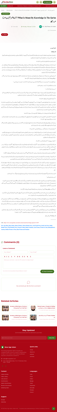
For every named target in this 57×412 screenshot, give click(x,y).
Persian (32, 390)
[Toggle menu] (54, 2)
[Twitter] (5, 366)
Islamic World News (6, 383)
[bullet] (24, 256)
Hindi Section (4, 381)
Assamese (32, 385)
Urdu (31, 374)
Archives (32, 356)
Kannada (32, 387)
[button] (12, 256)
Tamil (31, 383)
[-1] (18, 256)
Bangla (31, 381)
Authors (32, 354)
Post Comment (48, 271)
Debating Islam (5, 387)
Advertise (3, 402)
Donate (3, 399)
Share (5, 34)
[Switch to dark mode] (40, 2)
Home (2, 10)
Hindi (31, 376)
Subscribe (51, 337)
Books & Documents (6, 385)
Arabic (31, 378)
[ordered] (22, 256)
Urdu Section (9, 10)
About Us (32, 352)
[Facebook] (2, 366)
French (32, 392)
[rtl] (15, 256)
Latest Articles (4, 374)
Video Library (4, 376)
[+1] (20, 256)
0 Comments (52, 30)
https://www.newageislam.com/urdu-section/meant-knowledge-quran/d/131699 (21, 223)
